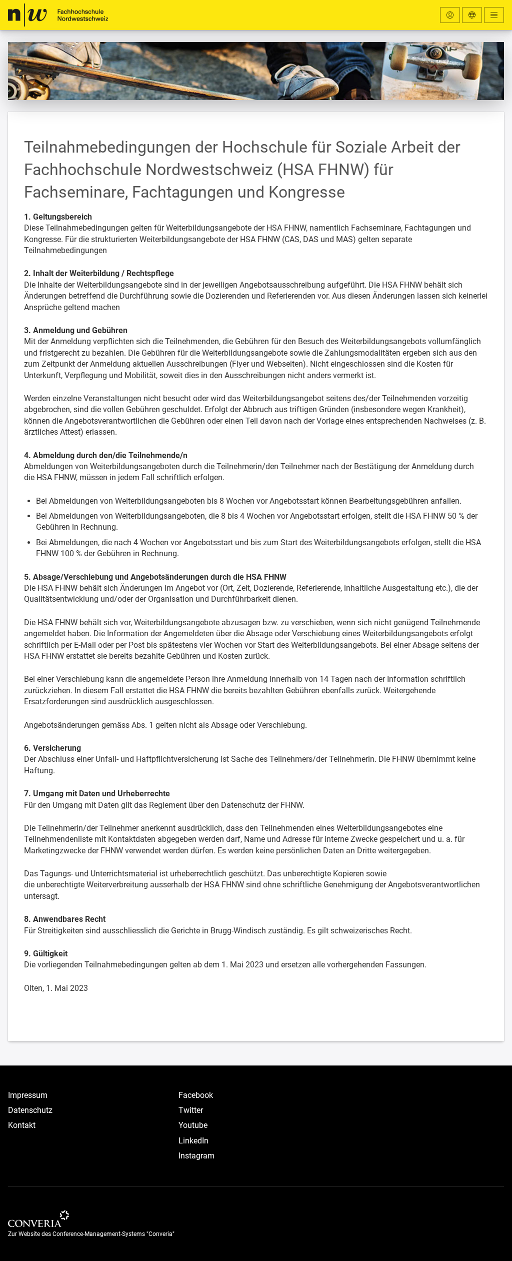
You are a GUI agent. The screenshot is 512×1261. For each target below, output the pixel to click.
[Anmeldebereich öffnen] (450, 15)
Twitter (190, 1110)
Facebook (195, 1095)
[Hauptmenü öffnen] (494, 15)
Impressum (28, 1095)
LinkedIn (193, 1140)
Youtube (193, 1125)
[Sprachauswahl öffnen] (472, 15)
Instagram (196, 1155)
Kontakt (22, 1125)
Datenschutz (30, 1110)
